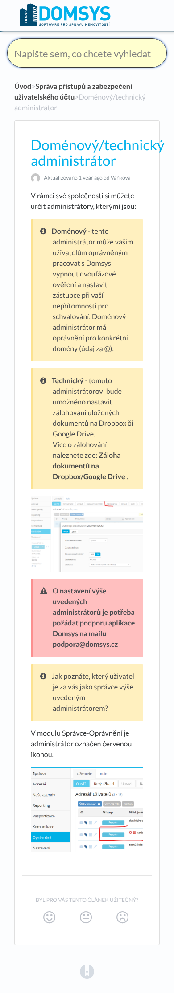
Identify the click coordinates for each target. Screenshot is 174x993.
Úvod (22, 86)
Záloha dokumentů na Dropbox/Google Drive (89, 466)
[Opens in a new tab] (87, 971)
